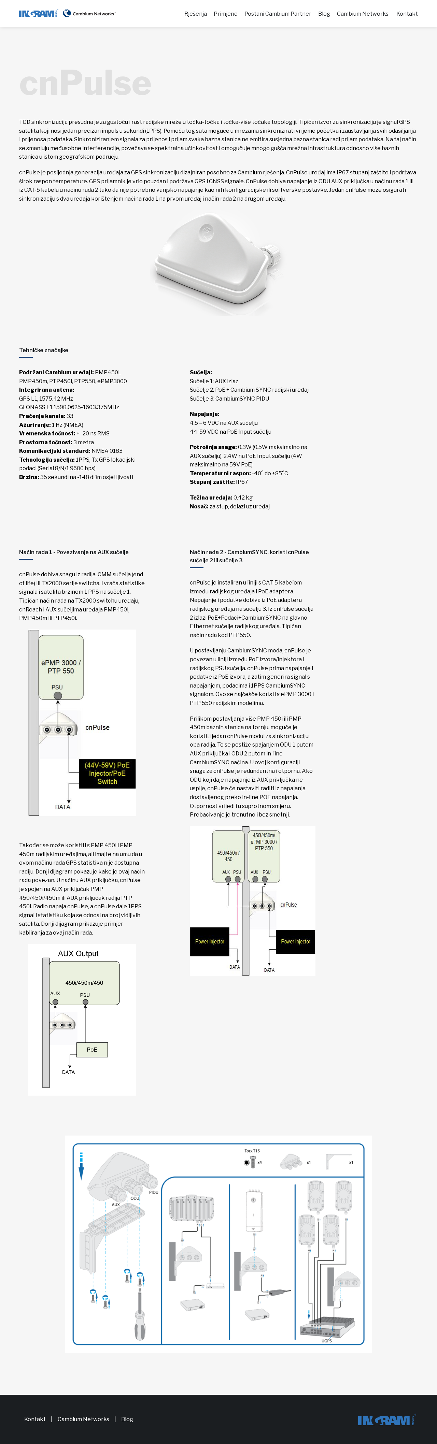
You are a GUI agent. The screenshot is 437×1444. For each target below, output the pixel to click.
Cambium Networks (363, 14)
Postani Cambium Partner (277, 14)
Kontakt (407, 14)
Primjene (226, 14)
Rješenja (195, 14)
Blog (324, 14)
